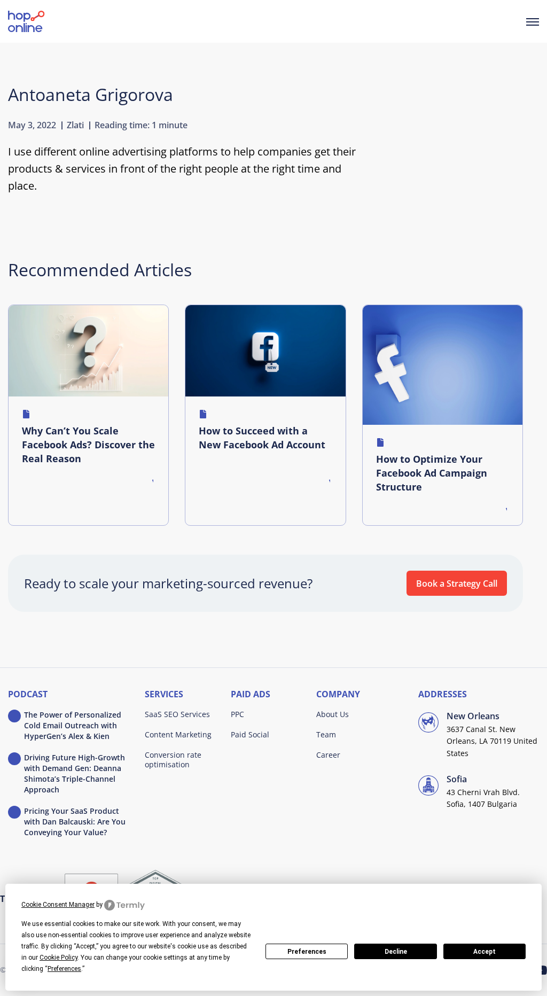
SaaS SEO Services (177, 714)
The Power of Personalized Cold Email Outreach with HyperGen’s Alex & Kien (72, 725)
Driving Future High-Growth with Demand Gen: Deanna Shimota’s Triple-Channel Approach (74, 773)
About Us (332, 714)
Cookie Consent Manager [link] (58, 904)
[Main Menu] (532, 21)
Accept (484, 951)
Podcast (28, 694)
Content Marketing (178, 734)
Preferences (306, 951)
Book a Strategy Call (456, 583)
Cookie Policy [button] (58, 957)
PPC (237, 714)
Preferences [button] (64, 968)
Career (328, 755)
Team (326, 734)
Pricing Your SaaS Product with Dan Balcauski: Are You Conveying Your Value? (75, 821)
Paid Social (250, 734)
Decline (396, 951)
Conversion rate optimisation (173, 759)
